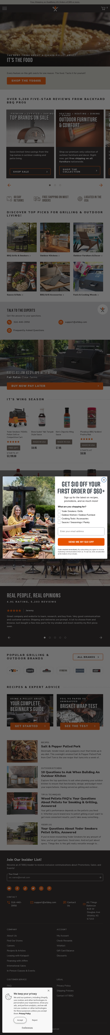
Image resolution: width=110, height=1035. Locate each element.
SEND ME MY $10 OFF (81, 541)
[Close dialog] (104, 479)
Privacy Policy (25, 1013)
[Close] (49, 990)
